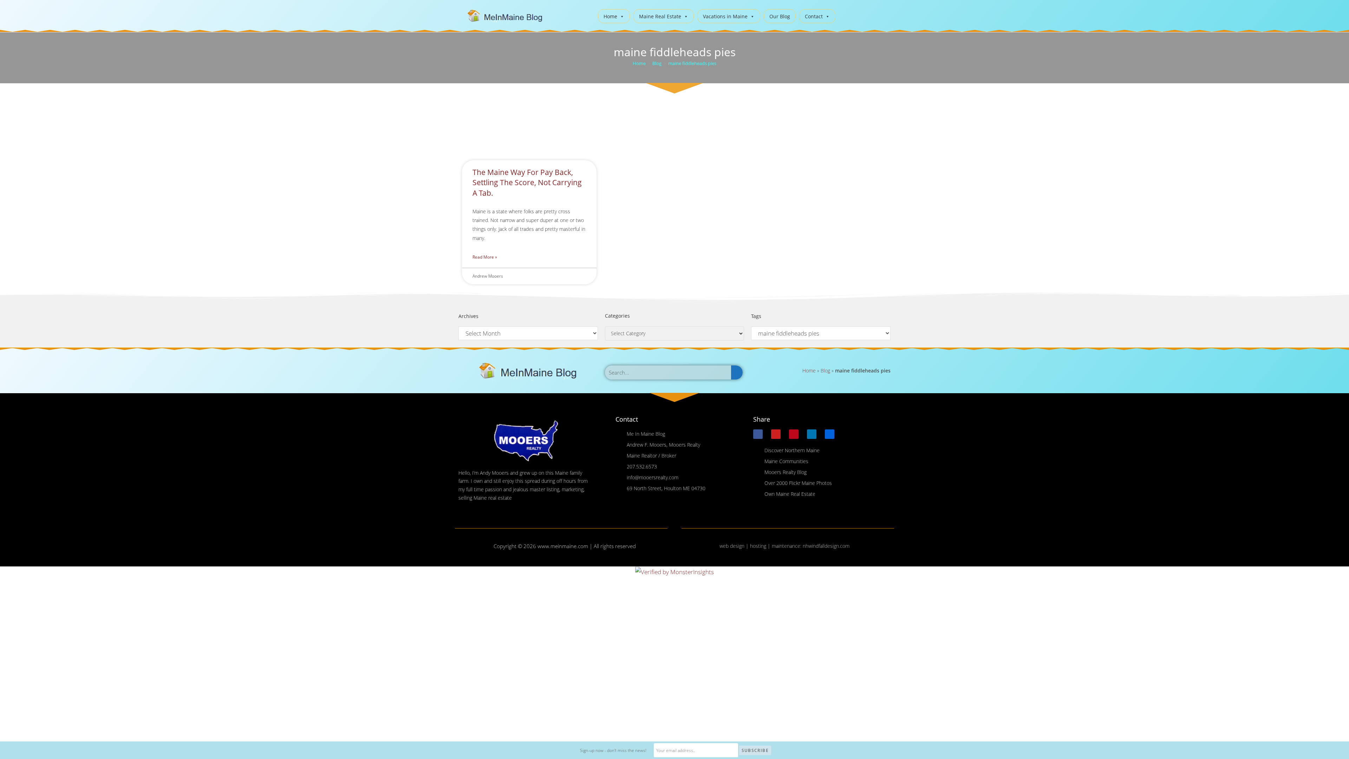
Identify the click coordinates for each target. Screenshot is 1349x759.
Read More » (485, 257)
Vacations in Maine (725, 16)
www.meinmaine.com (562, 546)
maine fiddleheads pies (692, 63)
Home (610, 16)
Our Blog (779, 16)
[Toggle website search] (846, 15)
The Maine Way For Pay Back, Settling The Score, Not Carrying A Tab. (527, 182)
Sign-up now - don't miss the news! (613, 750)
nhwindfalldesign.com (826, 546)
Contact (814, 16)
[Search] (737, 372)
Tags (756, 316)
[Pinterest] (794, 434)
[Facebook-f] (758, 434)
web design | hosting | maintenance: (761, 546)
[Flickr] (829, 434)
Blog (825, 370)
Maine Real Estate (660, 16)
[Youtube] (776, 434)
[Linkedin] (811, 434)
